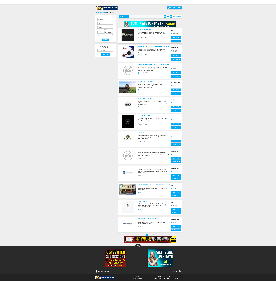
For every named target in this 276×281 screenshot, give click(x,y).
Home (97, 2)
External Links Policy (168, 278)
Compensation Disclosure (168, 276)
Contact (130, 2)
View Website (176, 41)
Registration (109, 2)
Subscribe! (105, 54)
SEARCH (105, 40)
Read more (176, 37)
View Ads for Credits (120, 2)
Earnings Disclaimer (158, 278)
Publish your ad (175, 8)
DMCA (159, 276)
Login (102, 2)
